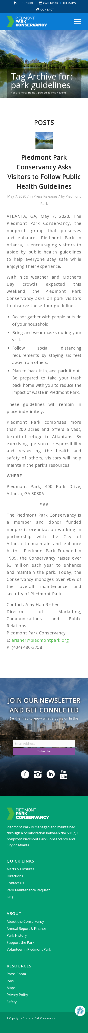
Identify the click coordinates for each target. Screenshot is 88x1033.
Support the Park (20, 942)
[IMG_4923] (44, 140)
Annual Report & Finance (26, 928)
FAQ (10, 897)
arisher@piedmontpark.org (40, 640)
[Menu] (75, 21)
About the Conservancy (25, 921)
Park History (17, 935)
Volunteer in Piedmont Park (29, 949)
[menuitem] (24, 3)
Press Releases (45, 196)
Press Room (16, 974)
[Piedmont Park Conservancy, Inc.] (36, 21)
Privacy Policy (17, 994)
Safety (12, 1001)
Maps (11, 987)
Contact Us (15, 883)
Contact (47, 9)
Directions (15, 876)
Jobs (10, 981)
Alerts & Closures (20, 869)
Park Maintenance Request (28, 890)
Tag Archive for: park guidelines (41, 80)
